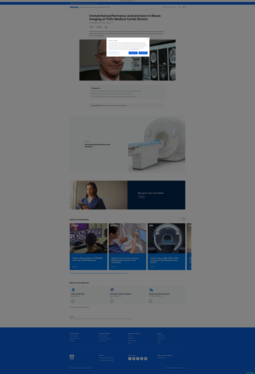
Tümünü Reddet (133, 52)
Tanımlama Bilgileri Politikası (133, 49)
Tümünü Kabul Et (143, 52)
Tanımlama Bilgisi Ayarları (114, 52)
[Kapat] (147, 39)
